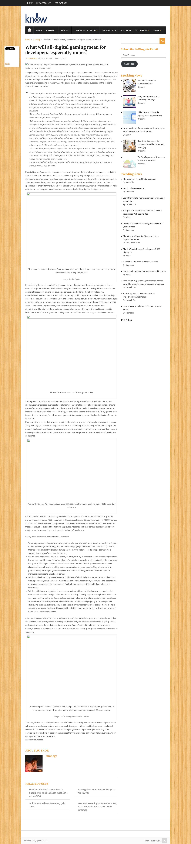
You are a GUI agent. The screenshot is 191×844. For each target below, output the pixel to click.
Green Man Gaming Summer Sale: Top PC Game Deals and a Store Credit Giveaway (97, 806)
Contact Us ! (60, 3)
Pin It (7, 64)
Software (140, 30)
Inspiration (108, 30)
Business (125, 30)
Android (51, 30)
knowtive (36, 17)
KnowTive (157, 841)
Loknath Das (32, 58)
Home (30, 3)
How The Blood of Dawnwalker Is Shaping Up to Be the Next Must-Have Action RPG (48, 793)
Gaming (65, 30)
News (155, 30)
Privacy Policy (43, 3)
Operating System (84, 30)
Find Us (126, 320)
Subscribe (129, 64)
